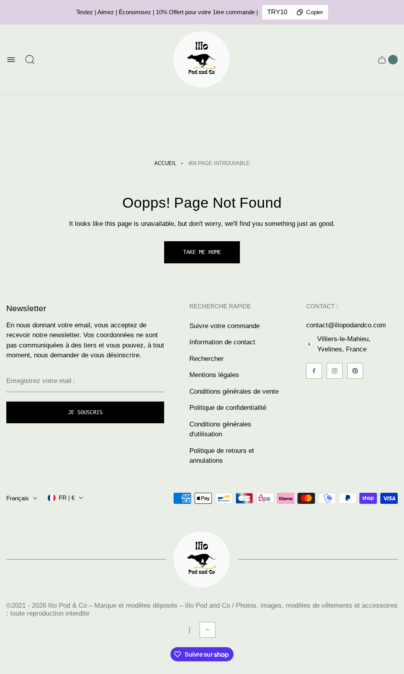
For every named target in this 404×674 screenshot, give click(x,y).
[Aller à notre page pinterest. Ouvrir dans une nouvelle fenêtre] (355, 371)
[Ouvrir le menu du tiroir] (11, 59)
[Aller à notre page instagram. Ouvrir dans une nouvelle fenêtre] (334, 371)
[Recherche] (30, 59)
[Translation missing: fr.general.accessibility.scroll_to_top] (207, 630)
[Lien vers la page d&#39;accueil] (202, 559)
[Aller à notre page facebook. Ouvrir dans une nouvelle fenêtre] (314, 371)
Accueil (165, 163)
